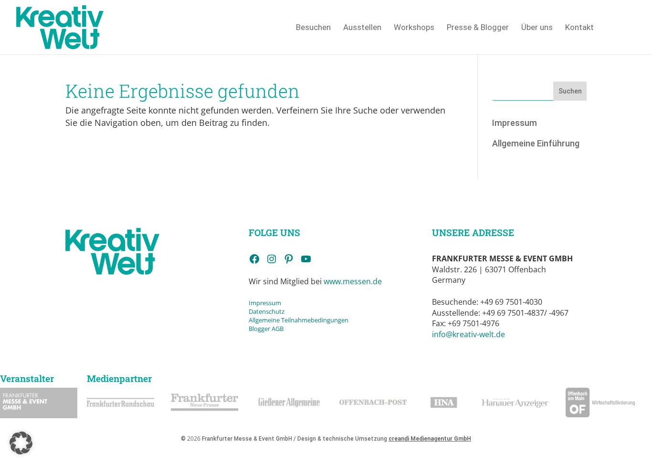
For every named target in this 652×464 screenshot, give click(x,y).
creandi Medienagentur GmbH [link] (430, 438)
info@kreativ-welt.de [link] (468, 334)
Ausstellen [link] (362, 28)
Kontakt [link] (579, 28)
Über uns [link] (537, 28)
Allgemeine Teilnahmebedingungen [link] (298, 320)
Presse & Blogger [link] (478, 28)
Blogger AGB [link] (266, 328)
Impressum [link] (514, 123)
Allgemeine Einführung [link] (535, 143)
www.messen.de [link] (353, 281)
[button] (21, 443)
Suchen (570, 91)
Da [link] (252, 311)
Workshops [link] (414, 28)
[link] (60, 26)
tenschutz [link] (270, 311)
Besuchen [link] (313, 28)
